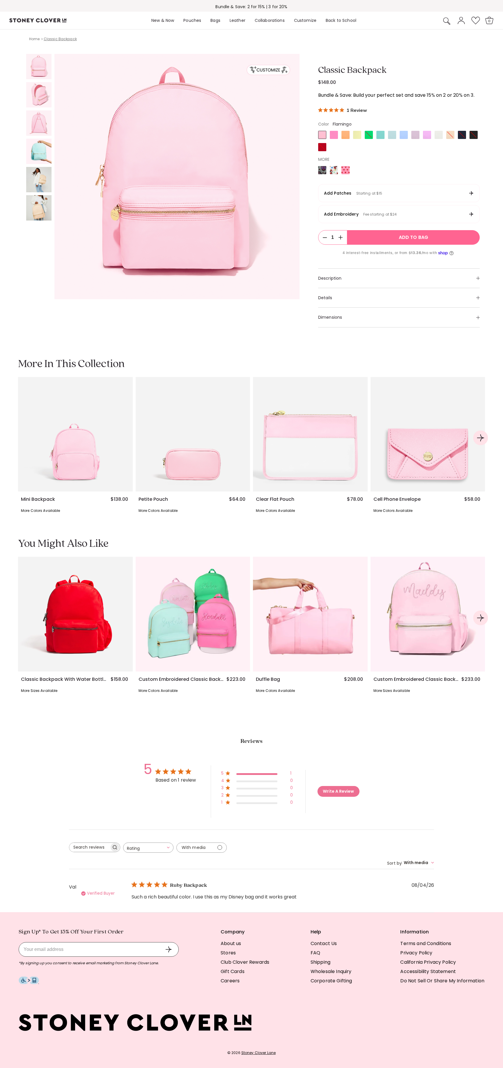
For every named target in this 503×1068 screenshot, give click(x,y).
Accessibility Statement (428, 971)
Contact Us (324, 943)
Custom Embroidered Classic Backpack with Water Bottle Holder (416, 679)
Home (34, 38)
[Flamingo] (322, 135)
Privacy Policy (416, 952)
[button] (447, 21)
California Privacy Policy (428, 962)
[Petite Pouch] (193, 434)
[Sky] (392, 135)
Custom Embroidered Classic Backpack (181, 679)
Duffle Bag (268, 679)
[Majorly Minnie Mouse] (334, 170)
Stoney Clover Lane (258, 1052)
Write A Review (338, 791)
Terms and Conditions (425, 943)
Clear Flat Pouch (275, 499)
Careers (230, 980)
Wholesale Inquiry (331, 971)
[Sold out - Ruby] (322, 147)
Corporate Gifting (331, 980)
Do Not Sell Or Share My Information (442, 980)
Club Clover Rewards (245, 962)
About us (231, 943)
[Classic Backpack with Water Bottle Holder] (75, 614)
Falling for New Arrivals (251, 6)
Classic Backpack (60, 38)
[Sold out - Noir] (474, 135)
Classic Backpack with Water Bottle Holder (64, 679)
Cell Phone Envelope (397, 499)
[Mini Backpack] (75, 434)
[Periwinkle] (404, 135)
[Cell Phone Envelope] (428, 434)
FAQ (315, 952)
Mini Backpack (38, 499)
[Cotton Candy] (380, 135)
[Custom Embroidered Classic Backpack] (193, 614)
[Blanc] (439, 135)
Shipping (320, 962)
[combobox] (148, 848)
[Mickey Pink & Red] (345, 170)
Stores (228, 952)
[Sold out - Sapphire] (462, 135)
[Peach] (345, 135)
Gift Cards (233, 971)
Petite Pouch (153, 499)
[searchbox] (89, 847)
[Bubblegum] (334, 135)
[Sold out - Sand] (450, 135)
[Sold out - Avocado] (369, 135)
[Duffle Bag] (310, 614)
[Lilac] (415, 135)
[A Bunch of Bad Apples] (322, 170)
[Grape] (427, 135)
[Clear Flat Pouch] (310, 434)
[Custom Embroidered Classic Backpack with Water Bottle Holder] (428, 614)
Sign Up (168, 949)
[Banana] (357, 135)
